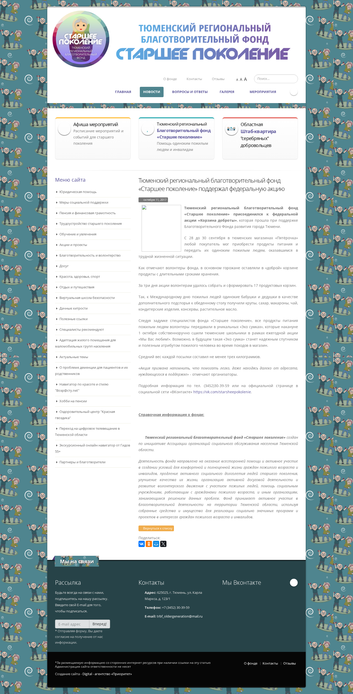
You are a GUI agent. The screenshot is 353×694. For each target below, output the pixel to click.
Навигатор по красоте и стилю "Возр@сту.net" (82, 387)
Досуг (64, 266)
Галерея (227, 92)
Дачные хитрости (73, 308)
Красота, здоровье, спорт (79, 276)
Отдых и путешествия (76, 287)
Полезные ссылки (73, 319)
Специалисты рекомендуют (81, 329)
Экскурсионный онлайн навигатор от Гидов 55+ (92, 448)
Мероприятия (263, 92)
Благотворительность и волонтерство (90, 255)
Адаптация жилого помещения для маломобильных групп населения (85, 343)
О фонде (170, 79)
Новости (151, 92)
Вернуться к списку (157, 528)
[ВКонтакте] (142, 544)
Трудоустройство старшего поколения (90, 223)
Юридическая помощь (78, 192)
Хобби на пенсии (73, 401)
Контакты (194, 79)
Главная (123, 92)
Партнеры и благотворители (82, 462)
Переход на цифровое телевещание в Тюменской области (87, 431)
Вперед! (100, 623)
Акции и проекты (73, 245)
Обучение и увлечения (77, 234)
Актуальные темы (73, 357)
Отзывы (218, 79)
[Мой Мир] (156, 544)
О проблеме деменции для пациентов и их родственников (91, 370)
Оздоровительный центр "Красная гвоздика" (85, 415)
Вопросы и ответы (190, 92)
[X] (163, 544)
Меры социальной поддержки (83, 202)
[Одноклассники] (149, 544)
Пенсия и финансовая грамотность (87, 213)
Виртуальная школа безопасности (87, 298)
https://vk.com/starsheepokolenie (221, 391)
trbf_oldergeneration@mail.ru (180, 616)
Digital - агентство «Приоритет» (107, 674)
